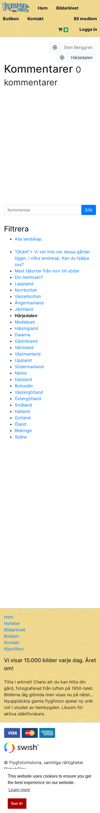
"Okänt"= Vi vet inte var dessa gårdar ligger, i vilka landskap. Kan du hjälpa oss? (52, 258)
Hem (43, 8)
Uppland (23, 360)
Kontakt (35, 18)
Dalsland (23, 379)
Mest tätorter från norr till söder (47, 270)
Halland (22, 411)
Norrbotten (26, 290)
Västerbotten (28, 296)
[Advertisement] (50, 151)
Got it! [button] (17, 803)
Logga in (88, 29)
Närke (21, 373)
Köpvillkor (14, 649)
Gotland (23, 417)
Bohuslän (24, 385)
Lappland (24, 283)
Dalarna (22, 334)
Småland (23, 405)
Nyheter (12, 623)
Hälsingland (26, 328)
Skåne (21, 436)
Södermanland (29, 366)
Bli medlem (85, 18)
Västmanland (28, 353)
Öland (20, 424)
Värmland (24, 347)
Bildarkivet (67, 8)
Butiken (11, 18)
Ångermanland (29, 302)
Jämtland (24, 309)
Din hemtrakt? (29, 277)
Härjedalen (82, 57)
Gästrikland (26, 341)
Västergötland (29, 392)
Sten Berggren (78, 47)
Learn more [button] (19, 789)
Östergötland (28, 398)
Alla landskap (28, 239)
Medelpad (25, 322)
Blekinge (23, 430)
